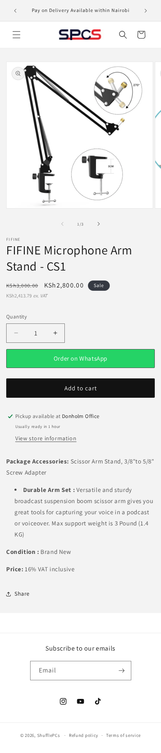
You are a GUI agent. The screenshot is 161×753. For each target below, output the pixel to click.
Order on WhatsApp (80, 358)
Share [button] (22, 593)
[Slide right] (99, 224)
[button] (16, 35)
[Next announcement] (146, 11)
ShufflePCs (48, 735)
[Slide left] (62, 224)
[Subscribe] (122, 670)
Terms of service (123, 735)
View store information (45, 438)
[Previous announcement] (15, 11)
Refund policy (83, 735)
